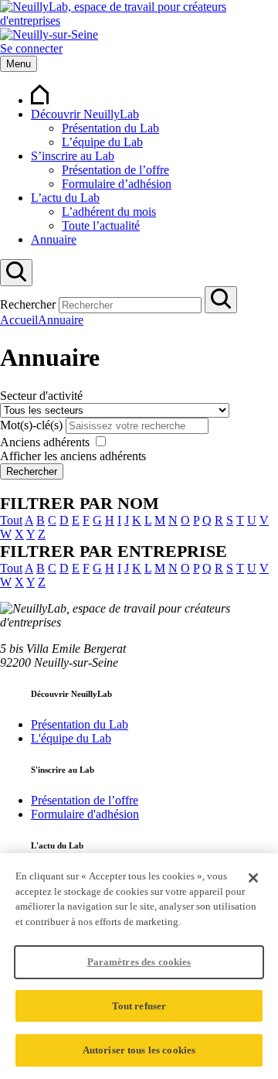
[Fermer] (253, 878)
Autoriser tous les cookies (139, 1050)
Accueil (19, 319)
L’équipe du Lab (102, 142)
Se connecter (31, 48)
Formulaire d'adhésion (85, 814)
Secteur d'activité (41, 395)
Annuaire (53, 239)
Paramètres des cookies (139, 962)
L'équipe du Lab (71, 738)
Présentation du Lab (110, 128)
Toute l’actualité (101, 225)
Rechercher (28, 304)
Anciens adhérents (45, 442)
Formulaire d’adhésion (116, 183)
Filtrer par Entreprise (113, 551)
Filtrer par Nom (79, 503)
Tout (11, 520)
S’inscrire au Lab (72, 155)
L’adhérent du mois (109, 211)
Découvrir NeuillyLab (85, 114)
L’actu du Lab (65, 197)
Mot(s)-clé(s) (31, 425)
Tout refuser (139, 1006)
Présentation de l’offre (115, 169)
